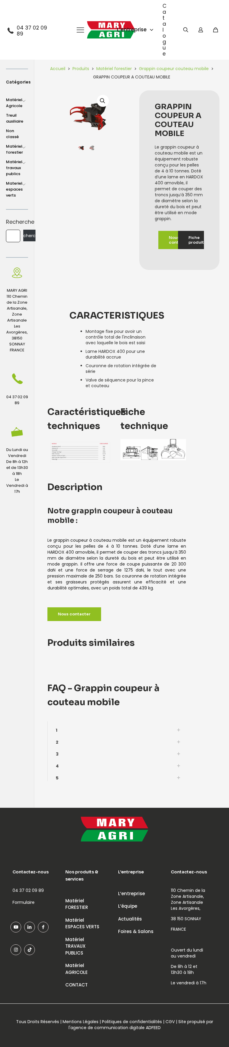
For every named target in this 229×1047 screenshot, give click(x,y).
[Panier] (216, 30)
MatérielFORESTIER (76, 904)
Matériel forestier (114, 69)
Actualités (130, 919)
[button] (103, 101)
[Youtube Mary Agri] (15, 927)
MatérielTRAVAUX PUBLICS (75, 946)
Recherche (17, 222)
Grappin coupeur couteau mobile (174, 69)
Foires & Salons (136, 931)
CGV (170, 1022)
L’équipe (127, 906)
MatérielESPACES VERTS (82, 923)
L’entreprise (131, 893)
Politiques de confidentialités (132, 1022)
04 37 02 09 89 (32, 30)
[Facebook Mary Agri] (43, 927)
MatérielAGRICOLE (76, 968)
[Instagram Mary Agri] (15, 949)
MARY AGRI (17, 290)
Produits (80, 69)
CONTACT (76, 985)
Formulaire (24, 902)
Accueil (57, 69)
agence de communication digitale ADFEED (115, 1028)
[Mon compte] (201, 30)
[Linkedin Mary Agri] (29, 927)
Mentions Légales (80, 1022)
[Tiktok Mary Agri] (29, 949)
